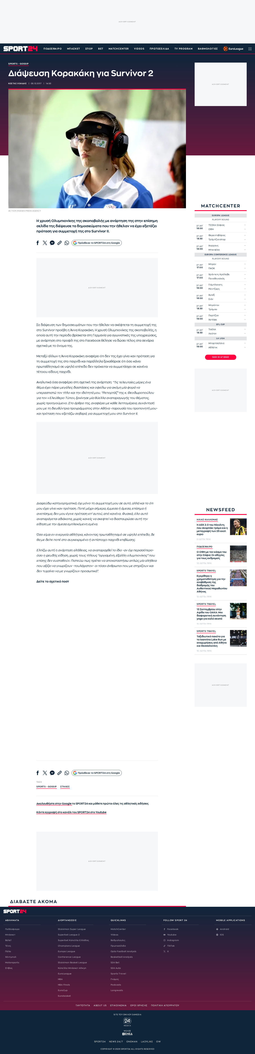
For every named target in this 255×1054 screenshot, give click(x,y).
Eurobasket (64, 996)
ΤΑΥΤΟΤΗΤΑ (83, 1005)
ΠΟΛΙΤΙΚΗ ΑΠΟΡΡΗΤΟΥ (165, 1005)
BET (100, 49)
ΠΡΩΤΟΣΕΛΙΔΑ (159, 49)
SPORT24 (100, 1042)
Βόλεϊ (8, 940)
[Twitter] (44, 242)
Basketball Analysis (122, 957)
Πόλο (8, 951)
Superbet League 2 (68, 935)
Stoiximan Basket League (72, 963)
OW (158, 1042)
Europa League (66, 951)
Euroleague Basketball (232, 48)
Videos (114, 935)
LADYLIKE (147, 1042)
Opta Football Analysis (123, 951)
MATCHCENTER (119, 49)
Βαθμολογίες (118, 940)
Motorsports (12, 963)
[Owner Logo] (127, 1021)
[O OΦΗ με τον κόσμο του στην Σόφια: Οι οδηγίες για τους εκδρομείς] (238, 554)
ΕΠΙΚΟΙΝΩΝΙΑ (118, 1005)
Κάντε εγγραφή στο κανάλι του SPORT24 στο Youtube (71, 812)
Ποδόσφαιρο (53, 49)
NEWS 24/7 (116, 1042)
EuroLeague (65, 974)
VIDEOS (139, 49)
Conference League (69, 957)
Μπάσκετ (73, 49)
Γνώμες (115, 979)
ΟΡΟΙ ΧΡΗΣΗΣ (139, 1005)
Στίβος (9, 968)
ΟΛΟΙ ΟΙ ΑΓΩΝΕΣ (220, 357)
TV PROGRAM (184, 49)
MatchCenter (118, 929)
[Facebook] (37, 242)
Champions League (69, 946)
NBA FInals (64, 985)
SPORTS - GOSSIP (46, 787)
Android (224, 929)
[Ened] (127, 1033)
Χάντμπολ (10, 957)
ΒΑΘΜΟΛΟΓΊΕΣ (208, 49)
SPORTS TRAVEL (206, 571)
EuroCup (62, 990)
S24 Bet (115, 963)
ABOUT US (100, 1005)
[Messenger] (52, 242)
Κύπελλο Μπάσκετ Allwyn (72, 968)
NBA (60, 979)
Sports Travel (118, 974)
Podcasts (116, 985)
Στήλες (65, 787)
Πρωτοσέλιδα (118, 946)
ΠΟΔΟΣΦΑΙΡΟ (204, 547)
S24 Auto (116, 968)
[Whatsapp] (66, 242)
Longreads (117, 990)
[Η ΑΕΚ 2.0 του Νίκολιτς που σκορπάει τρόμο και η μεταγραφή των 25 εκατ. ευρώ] (238, 526)
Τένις (8, 946)
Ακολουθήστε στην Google (54, 803)
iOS (222, 935)
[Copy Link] (59, 242)
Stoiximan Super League (72, 929)
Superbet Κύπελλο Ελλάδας (73, 940)
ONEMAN (132, 1042)
